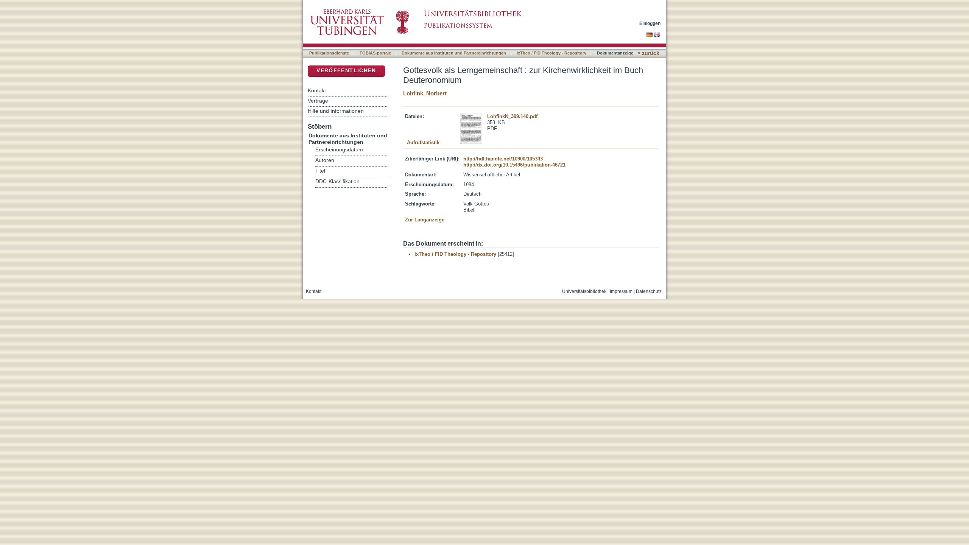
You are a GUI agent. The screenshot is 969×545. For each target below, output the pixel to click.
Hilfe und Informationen (336, 111)
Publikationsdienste (329, 53)
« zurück (648, 53)
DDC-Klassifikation (337, 181)
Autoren (324, 160)
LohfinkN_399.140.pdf (512, 116)
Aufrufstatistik (423, 142)
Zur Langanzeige (424, 220)
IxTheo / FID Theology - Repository (551, 53)
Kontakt (317, 90)
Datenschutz (649, 291)
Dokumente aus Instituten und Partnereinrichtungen (454, 53)
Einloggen (650, 23)
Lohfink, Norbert (425, 93)
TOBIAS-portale (375, 53)
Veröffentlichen (346, 70)
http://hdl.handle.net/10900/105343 (503, 159)
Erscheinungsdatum (339, 150)
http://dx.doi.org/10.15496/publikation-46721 (514, 165)
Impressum (621, 291)
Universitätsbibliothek (584, 291)
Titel (320, 171)
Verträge (318, 101)
